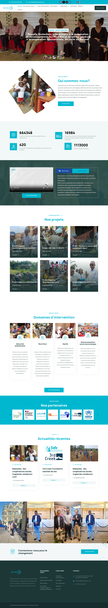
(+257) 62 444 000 (81, 584)
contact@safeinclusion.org (83, 581)
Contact (20, 10)
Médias (80, 6)
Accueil (20, 6)
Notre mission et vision (46, 580)
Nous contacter (89, 551)
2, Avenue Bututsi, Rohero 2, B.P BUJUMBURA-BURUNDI (84, 576)
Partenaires (73, 6)
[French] (80, 2)
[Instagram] (66, 2)
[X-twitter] (63, 2)
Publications (63, 6)
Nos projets (53, 6)
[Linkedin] (70, 2)
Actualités (59, 580)
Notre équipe (43, 583)
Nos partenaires (60, 583)
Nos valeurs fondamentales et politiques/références (46, 587)
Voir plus (14, 255)
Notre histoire (44, 577)
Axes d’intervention (43, 6)
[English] (78, 2)
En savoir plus (66, 103)
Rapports (58, 586)
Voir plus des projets (54, 390)
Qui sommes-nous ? (29, 6)
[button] (30, 6)
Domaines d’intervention (60, 576)
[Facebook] (60, 2)
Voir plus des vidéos (31, 195)
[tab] (63, 171)
